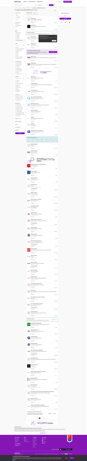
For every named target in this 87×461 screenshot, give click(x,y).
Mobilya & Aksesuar (19, 58)
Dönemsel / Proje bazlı (20, 97)
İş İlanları (25, 1)
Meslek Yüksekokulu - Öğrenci (21, 114)
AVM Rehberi (16, 441)
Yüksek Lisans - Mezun (20, 107)
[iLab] (66, 453)
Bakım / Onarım (19, 84)
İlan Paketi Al (59, 1)
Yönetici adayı (18, 65)
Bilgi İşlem (18, 86)
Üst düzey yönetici (19, 62)
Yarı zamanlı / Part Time (20, 98)
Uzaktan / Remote (19, 25)
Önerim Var (25, 440)
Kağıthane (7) (47, 139)
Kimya (17, 55)
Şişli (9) (33, 139)
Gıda (17, 54)
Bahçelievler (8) (37, 139)
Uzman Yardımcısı (19, 73)
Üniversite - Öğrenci (19, 111)
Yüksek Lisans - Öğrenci (20, 108)
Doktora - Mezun (19, 104)
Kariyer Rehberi (35, 444)
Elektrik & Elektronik (19, 50)
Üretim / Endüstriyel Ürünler (20, 48)
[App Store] (62, 449)
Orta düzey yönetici (19, 64)
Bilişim (17, 47)
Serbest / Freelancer (19, 69)
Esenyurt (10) (29, 139)
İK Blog (34, 445)
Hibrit (17, 26)
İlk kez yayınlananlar (19, 40)
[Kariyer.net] (19, 453)
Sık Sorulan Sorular (26, 441)
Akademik (18, 80)
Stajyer (18, 72)
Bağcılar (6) (51, 139)
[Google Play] (69, 449)
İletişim (34, 441)
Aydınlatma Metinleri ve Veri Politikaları (18, 445)
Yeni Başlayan (18, 68)
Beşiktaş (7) (42, 139)
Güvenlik (18, 51)
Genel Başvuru (19, 90)
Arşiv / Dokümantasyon (20, 83)
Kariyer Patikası (17, 440)
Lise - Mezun (18, 115)
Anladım (54, 40)
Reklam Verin (35, 440)
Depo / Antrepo (19, 87)
